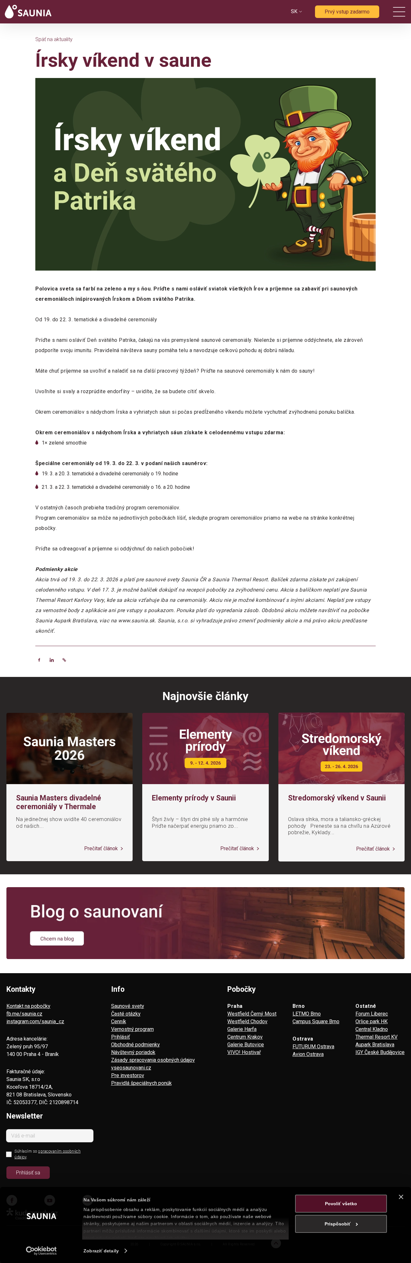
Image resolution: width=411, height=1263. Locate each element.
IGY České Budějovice (380, 1052)
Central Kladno (371, 1029)
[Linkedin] (51, 660)
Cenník (118, 1021)
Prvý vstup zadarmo (347, 12)
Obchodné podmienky (135, 1045)
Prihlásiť (120, 1037)
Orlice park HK (371, 1021)
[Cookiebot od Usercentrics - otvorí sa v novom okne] (41, 1250)
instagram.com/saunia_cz (35, 1021)
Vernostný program (132, 1029)
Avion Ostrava (308, 1054)
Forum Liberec (371, 1014)
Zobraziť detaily (101, 1250)
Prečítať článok (101, 848)
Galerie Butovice (245, 1045)
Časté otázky (126, 1014)
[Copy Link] (64, 660)
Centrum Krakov (245, 1037)
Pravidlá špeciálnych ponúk (141, 1083)
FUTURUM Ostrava (313, 1046)
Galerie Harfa (242, 1029)
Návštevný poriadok (133, 1052)
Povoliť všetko (341, 1203)
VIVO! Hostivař (244, 1052)
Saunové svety (127, 1006)
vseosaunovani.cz (131, 1068)
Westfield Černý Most (251, 1014)
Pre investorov (127, 1075)
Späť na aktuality (54, 39)
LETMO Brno (307, 1014)
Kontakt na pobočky (28, 1006)
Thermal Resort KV (376, 1037)
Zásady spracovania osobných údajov (153, 1060)
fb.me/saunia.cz (24, 1014)
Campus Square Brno (316, 1021)
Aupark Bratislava (374, 1045)
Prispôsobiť (338, 1223)
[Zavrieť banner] (401, 1197)
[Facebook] (39, 660)
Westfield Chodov (247, 1021)
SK (294, 11)
